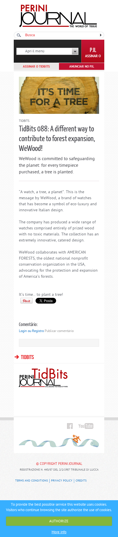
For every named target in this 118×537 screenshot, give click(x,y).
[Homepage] (58, 26)
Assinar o (93, 56)
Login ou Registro (31, 331)
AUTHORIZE (58, 521)
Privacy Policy (61, 481)
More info (59, 532)
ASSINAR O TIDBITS (36, 67)
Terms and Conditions (31, 481)
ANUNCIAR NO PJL (81, 67)
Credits (81, 481)
